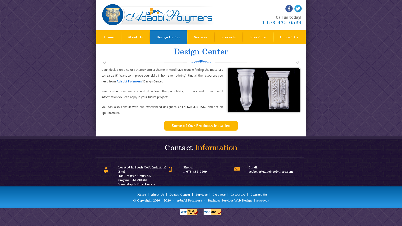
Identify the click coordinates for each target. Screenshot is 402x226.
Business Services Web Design (230, 200)
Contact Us (289, 37)
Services (200, 37)
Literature (258, 37)
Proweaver (261, 200)
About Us (135, 37)
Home (109, 37)
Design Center (168, 37)
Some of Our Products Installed (201, 125)
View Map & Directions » (136, 184)
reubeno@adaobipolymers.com (271, 171)
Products (228, 37)
